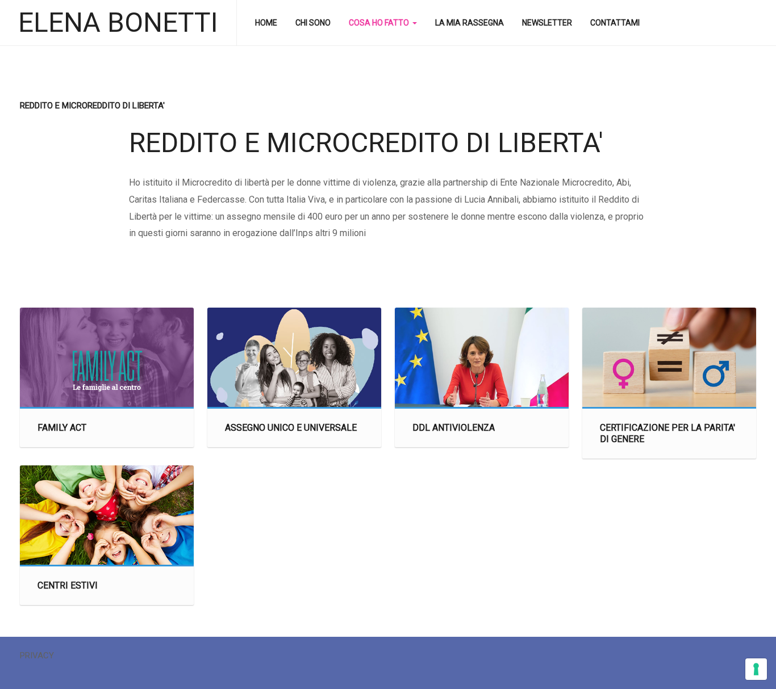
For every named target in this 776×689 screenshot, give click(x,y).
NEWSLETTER (547, 22)
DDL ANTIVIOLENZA (453, 427)
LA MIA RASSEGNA (469, 22)
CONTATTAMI (615, 22)
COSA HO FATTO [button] (379, 22)
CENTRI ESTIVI (67, 585)
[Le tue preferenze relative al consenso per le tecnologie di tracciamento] (756, 669)
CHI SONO (313, 22)
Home (266, 22)
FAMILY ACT (61, 427)
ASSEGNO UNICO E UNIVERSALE (291, 427)
